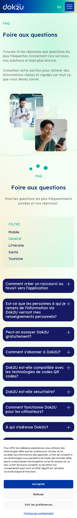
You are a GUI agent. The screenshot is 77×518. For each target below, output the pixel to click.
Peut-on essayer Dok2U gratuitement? (27, 334)
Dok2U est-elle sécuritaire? (30, 391)
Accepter (38, 484)
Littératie (16, 245)
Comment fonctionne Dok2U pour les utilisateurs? (31, 409)
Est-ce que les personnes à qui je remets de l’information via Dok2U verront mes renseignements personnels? (36, 310)
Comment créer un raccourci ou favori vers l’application (34, 285)
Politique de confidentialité (38, 513)
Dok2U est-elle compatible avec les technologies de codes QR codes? (35, 371)
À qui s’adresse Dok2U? (27, 427)
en (59, 6)
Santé (13, 252)
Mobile (13, 232)
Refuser (38, 494)
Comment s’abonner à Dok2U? (33, 352)
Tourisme (15, 259)
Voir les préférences (39, 504)
